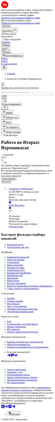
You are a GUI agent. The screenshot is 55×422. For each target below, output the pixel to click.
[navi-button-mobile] (4, 67)
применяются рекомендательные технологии (25, 388)
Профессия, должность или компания (20, 88)
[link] (6, 52)
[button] (4, 58)
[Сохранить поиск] (4, 97)
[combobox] (14, 90)
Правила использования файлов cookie (20, 23)
